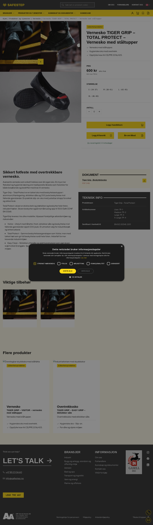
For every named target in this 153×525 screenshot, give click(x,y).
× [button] (122, 246)
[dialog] (76, 262)
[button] (76, 277)
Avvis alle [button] (85, 271)
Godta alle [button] (67, 271)
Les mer (84, 258)
